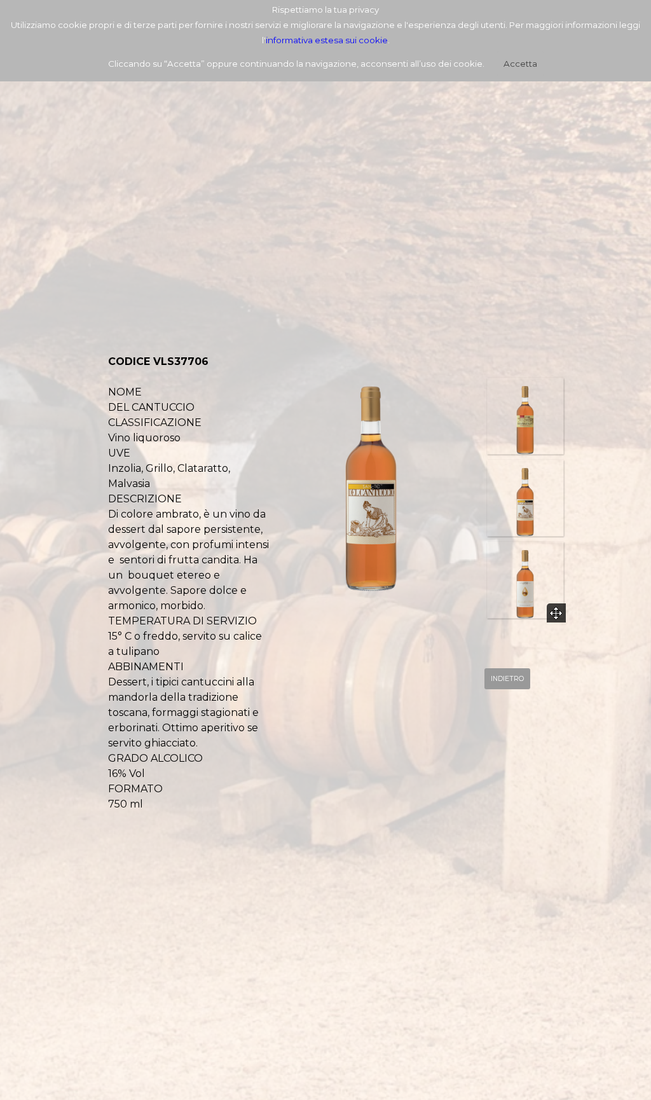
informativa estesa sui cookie (327, 40)
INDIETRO (507, 679)
